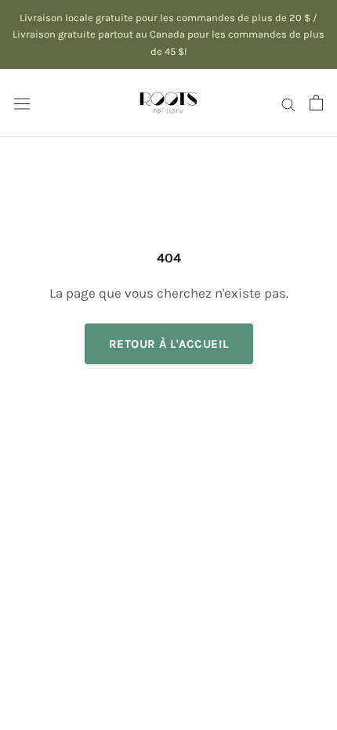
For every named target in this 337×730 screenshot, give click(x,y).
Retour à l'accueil (169, 344)
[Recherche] (288, 103)
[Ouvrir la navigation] (22, 103)
